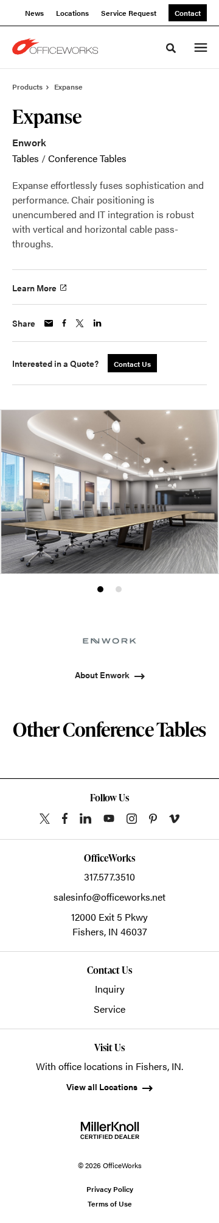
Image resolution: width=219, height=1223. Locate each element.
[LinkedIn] (85, 818)
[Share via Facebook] (64, 323)
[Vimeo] (174, 818)
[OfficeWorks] (57, 47)
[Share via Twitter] (79, 323)
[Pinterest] (153, 819)
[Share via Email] (48, 323)
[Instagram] (132, 819)
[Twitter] (45, 819)
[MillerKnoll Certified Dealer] (110, 1130)
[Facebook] (65, 818)
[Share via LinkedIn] (97, 323)
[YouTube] (108, 818)
